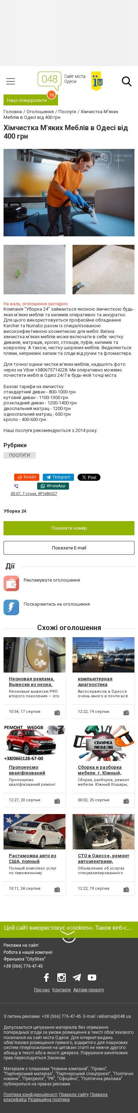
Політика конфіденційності (31, 1094)
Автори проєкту (88, 989)
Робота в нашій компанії (28, 952)
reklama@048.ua (114, 1016)
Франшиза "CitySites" (25, 959)
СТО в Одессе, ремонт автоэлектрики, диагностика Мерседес (103, 864)
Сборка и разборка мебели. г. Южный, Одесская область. (100, 773)
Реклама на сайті (21, 945)
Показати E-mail (69, 547)
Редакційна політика (49, 1099)
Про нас (42, 989)
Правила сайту (74, 1094)
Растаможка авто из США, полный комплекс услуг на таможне (32, 864)
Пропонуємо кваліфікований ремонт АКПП (27, 773)
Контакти (61, 989)
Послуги (19, 455)
